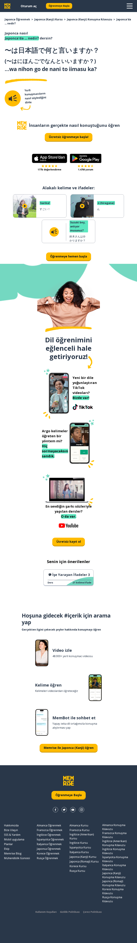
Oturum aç (29, 6)
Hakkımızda (11, 825)
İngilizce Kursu (79, 843)
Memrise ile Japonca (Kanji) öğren (69, 748)
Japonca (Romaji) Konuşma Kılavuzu (113, 883)
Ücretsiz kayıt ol (68, 542)
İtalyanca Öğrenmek (49, 844)
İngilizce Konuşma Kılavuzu (113, 851)
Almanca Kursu (79, 825)
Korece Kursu (78, 866)
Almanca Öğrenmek (49, 825)
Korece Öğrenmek (48, 853)
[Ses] (13, 98)
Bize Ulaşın (11, 830)
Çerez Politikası (92, 911)
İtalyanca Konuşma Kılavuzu (114, 867)
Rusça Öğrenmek (47, 858)
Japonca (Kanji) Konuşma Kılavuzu (89, 19)
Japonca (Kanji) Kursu (48, 19)
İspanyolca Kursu (80, 847)
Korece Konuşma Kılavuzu (112, 891)
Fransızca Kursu (79, 830)
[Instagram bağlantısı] (81, 809)
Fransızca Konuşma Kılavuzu (114, 835)
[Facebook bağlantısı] (55, 809)
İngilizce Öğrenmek (49, 835)
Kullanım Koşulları (46, 911)
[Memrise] (7, 6)
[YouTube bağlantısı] (73, 809)
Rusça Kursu (77, 871)
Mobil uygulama (14, 839)
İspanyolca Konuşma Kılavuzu (115, 859)
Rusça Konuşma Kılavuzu (112, 899)
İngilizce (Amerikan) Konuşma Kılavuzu (114, 843)
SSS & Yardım (12, 835)
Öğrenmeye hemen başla (68, 256)
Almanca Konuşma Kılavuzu (113, 827)
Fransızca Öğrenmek (49, 830)
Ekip (6, 849)
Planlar (8, 844)
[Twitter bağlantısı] (64, 809)
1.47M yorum (85, 169)
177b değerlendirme (49, 169)
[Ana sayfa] (22, 125)
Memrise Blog (13, 853)
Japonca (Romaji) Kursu (84, 861)
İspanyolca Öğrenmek (50, 839)
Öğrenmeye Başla (59, 5)
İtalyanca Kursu (79, 852)
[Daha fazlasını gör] (130, 6)
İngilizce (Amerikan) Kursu (82, 836)
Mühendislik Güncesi (17, 858)
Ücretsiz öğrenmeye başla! (68, 137)
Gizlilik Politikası (70, 911)
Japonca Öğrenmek (17, 19)
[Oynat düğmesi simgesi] (24, 206)
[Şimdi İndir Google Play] (85, 158)
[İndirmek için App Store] (49, 158)
